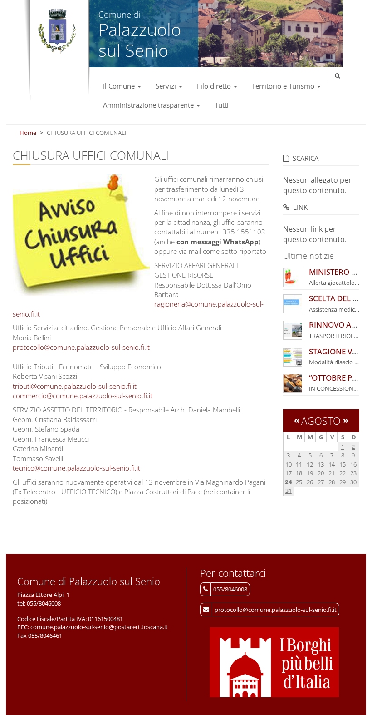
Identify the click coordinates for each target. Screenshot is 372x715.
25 (299, 482)
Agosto (321, 420)
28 (331, 482)
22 (342, 473)
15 (342, 464)
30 (353, 482)
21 (331, 473)
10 (288, 464)
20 (321, 473)
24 (288, 482)
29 (342, 482)
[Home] (57, 31)
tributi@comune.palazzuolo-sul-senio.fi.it (75, 386)
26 (310, 482)
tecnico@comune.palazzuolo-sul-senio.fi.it (76, 467)
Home (28, 133)
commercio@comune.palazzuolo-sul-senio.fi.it (82, 395)
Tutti (222, 104)
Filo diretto (215, 85)
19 (310, 473)
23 (353, 473)
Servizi (167, 85)
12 (310, 464)
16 (353, 464)
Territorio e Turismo (284, 85)
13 (321, 464)
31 (288, 491)
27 (321, 482)
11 (299, 464)
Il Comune (120, 85)
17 (288, 473)
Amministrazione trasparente (149, 104)
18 (299, 473)
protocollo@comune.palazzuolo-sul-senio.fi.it (81, 347)
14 (331, 464)
